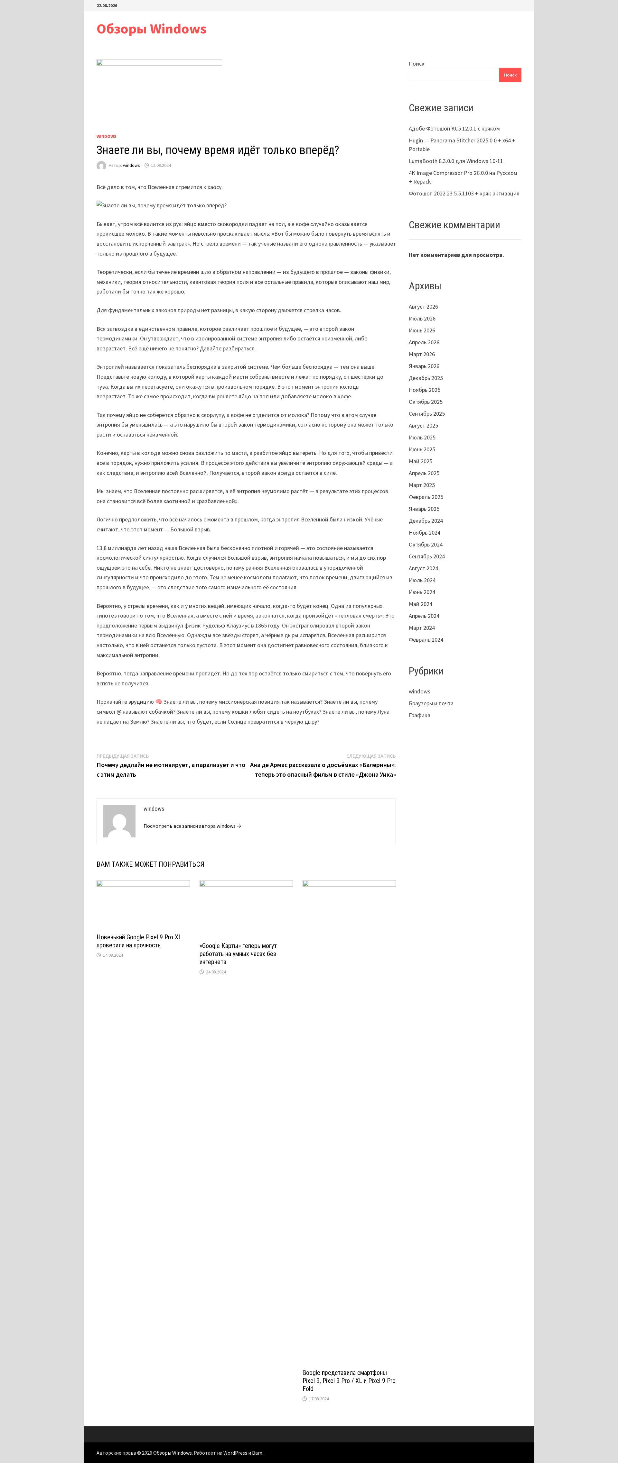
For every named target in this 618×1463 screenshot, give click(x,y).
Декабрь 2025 (426, 378)
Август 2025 (423, 425)
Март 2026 (422, 354)
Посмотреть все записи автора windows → (192, 826)
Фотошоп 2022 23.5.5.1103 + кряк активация (464, 193)
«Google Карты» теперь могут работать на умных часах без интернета (238, 954)
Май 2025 (420, 461)
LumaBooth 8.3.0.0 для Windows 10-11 (456, 161)
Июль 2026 (422, 318)
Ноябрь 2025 (424, 389)
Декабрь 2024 (426, 520)
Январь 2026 (424, 366)
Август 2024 (423, 568)
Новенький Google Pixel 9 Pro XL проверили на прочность (139, 941)
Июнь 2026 (422, 330)
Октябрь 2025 (426, 401)
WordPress (235, 1452)
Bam (257, 1452)
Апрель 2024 (424, 615)
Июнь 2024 (422, 592)
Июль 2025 (422, 437)
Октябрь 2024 (426, 544)
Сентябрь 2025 (427, 413)
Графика (419, 715)
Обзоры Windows (152, 28)
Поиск (417, 63)
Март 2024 (422, 627)
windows (107, 136)
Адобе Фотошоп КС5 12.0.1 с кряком (454, 128)
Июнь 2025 (422, 449)
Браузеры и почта (431, 703)
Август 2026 (423, 306)
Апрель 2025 (424, 473)
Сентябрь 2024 (427, 556)
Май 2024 (420, 604)
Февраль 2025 (426, 497)
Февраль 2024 (426, 639)
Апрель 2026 (424, 342)
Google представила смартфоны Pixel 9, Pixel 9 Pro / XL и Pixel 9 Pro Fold (349, 1381)
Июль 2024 (422, 580)
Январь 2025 (424, 508)
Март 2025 (422, 485)
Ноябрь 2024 (424, 532)
